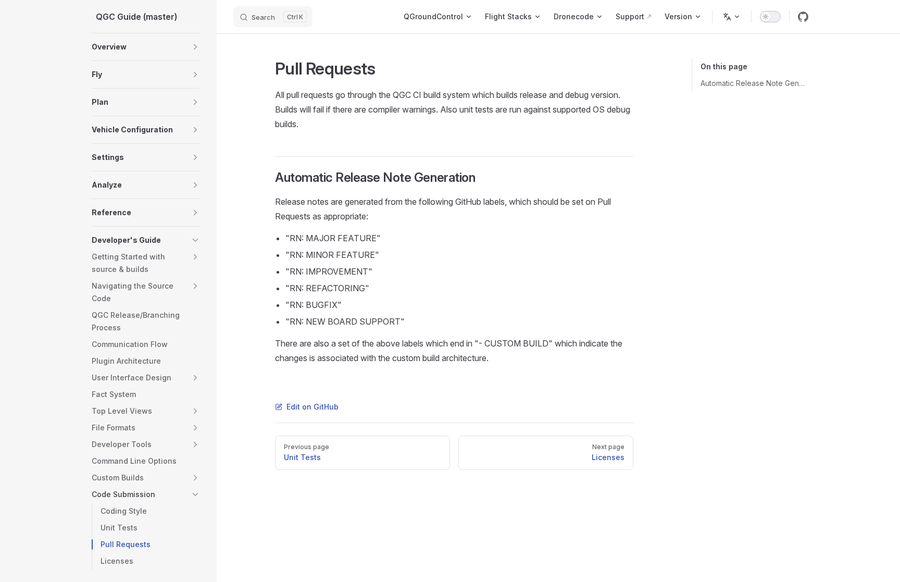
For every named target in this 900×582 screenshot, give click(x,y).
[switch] (770, 16)
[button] (195, 47)
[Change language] (732, 16)
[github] (803, 16)
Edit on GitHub (312, 406)
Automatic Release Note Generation (754, 83)
